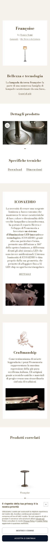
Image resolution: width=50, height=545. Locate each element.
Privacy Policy (29, 521)
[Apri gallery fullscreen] (25, 133)
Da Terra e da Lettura (30, 39)
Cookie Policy (42, 521)
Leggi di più (25, 93)
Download (15, 169)
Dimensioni (34, 169)
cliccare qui (40, 519)
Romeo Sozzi (26, 34)
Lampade (14, 39)
